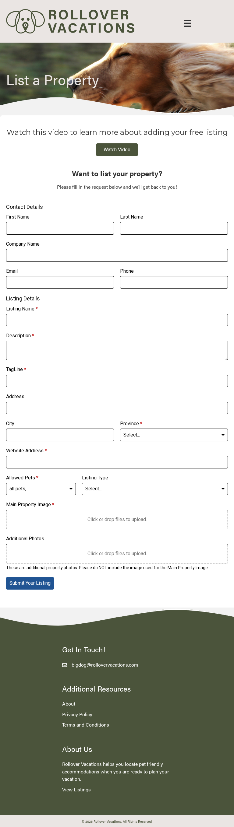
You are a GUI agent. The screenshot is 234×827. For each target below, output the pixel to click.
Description (20, 335)
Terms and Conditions (85, 724)
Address (15, 396)
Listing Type (95, 478)
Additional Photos (25, 538)
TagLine (16, 369)
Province (131, 423)
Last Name (131, 217)
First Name (18, 217)
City (10, 423)
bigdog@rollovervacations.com (105, 664)
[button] (117, 149)
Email (12, 271)
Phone (127, 271)
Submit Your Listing (30, 583)
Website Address (26, 451)
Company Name (23, 244)
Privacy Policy (77, 714)
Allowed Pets (22, 478)
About (68, 703)
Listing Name (22, 309)
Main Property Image (30, 504)
